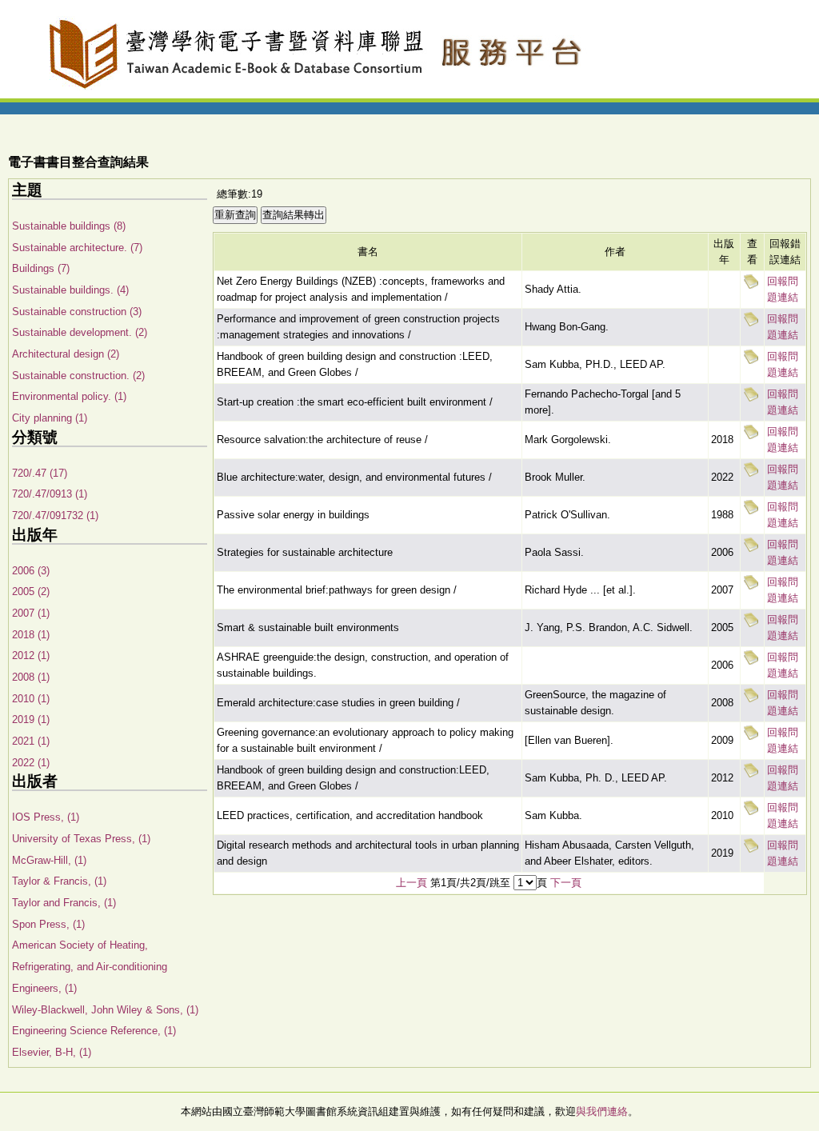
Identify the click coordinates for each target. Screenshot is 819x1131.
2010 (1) (31, 699)
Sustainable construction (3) (77, 312)
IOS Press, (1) (45, 817)
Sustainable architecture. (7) (77, 248)
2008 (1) (31, 677)
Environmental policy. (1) (69, 396)
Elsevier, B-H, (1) (51, 1052)
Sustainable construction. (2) (78, 376)
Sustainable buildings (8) (69, 226)
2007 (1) (31, 613)
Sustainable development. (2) (79, 332)
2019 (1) (31, 719)
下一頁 (565, 883)
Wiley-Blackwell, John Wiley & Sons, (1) (105, 1010)
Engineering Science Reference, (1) (94, 1031)
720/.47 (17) (39, 473)
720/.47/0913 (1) (49, 494)
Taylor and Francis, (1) (64, 903)
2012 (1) (31, 655)
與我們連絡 (602, 1111)
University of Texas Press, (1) (81, 839)
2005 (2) (31, 591)
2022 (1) (31, 763)
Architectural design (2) (65, 354)
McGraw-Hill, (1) (49, 860)
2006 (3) (31, 571)
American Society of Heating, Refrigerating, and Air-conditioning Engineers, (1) (89, 966)
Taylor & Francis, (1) (59, 881)
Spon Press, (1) (48, 924)
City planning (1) (49, 418)
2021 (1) (31, 741)
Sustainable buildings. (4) (70, 290)
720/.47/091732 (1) (55, 516)
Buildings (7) (41, 268)
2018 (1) (31, 635)
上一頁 (411, 883)
